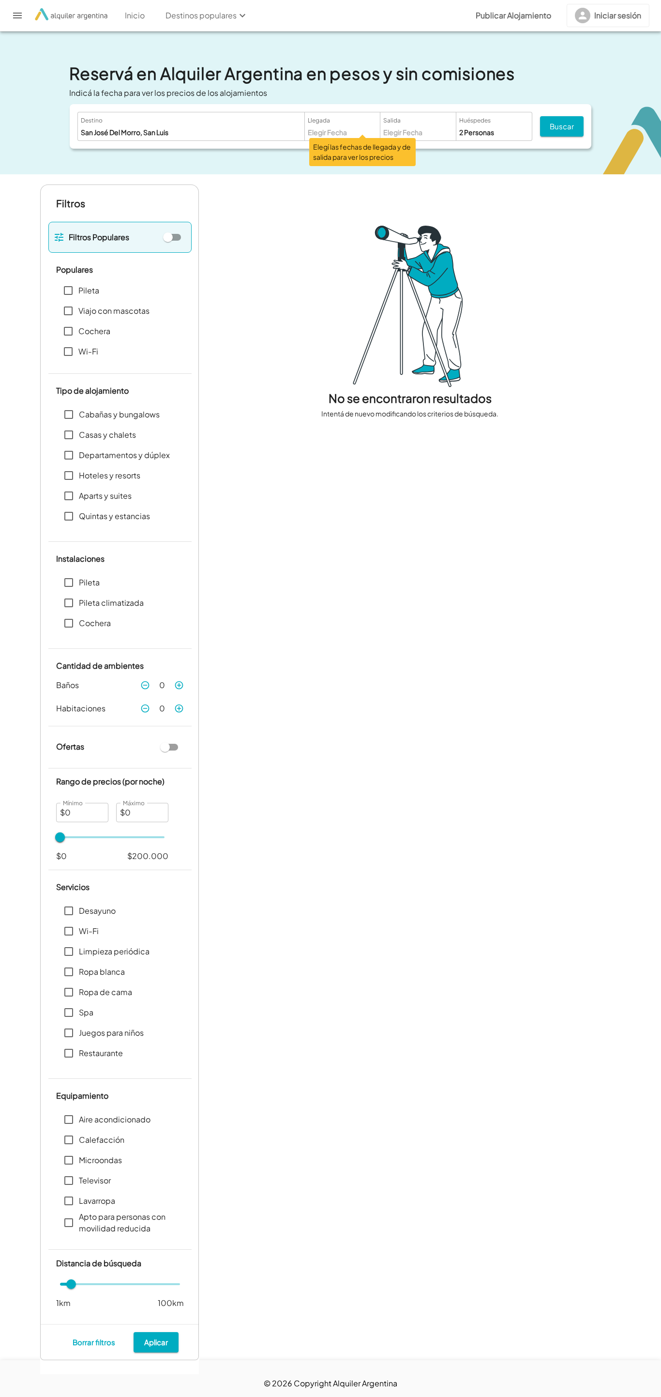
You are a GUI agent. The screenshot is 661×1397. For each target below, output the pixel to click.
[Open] (297, 132)
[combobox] (175, 132)
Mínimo (73, 803)
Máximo (133, 803)
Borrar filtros (94, 1342)
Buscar (562, 126)
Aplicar (156, 1342)
